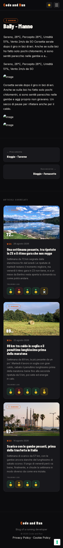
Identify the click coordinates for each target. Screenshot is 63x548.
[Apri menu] (57, 5)
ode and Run (31, 523)
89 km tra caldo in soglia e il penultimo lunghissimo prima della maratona (26, 350)
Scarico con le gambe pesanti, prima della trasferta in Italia (31, 448)
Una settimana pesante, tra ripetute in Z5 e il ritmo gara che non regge (31, 251)
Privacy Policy (22, 537)
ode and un (14, 5)
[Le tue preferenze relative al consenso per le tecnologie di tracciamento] (57, 542)
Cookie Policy (41, 537)
